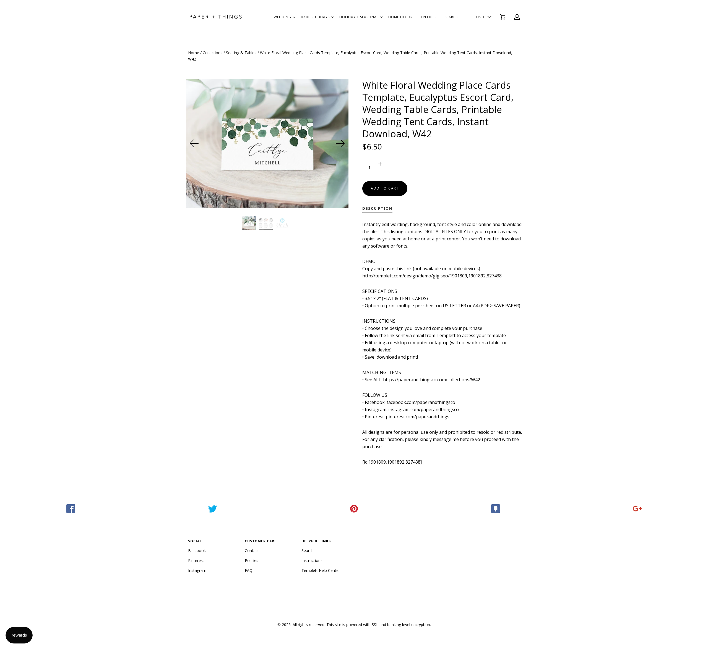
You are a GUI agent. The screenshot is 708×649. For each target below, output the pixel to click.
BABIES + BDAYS (315, 17)
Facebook (197, 550)
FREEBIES (428, 17)
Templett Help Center (320, 570)
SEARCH (452, 17)
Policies (251, 560)
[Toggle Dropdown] (294, 17)
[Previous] (194, 143)
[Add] (637, 509)
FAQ (249, 570)
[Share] (71, 509)
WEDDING (282, 17)
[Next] (340, 143)
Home (193, 52)
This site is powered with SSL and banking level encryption (378, 624)
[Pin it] (354, 509)
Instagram (197, 570)
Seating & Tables (241, 52)
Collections (212, 52)
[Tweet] (212, 509)
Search (307, 550)
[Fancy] (495, 509)
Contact (252, 550)
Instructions (311, 560)
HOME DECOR (400, 17)
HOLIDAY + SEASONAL (359, 17)
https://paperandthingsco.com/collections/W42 (431, 380)
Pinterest (196, 560)
